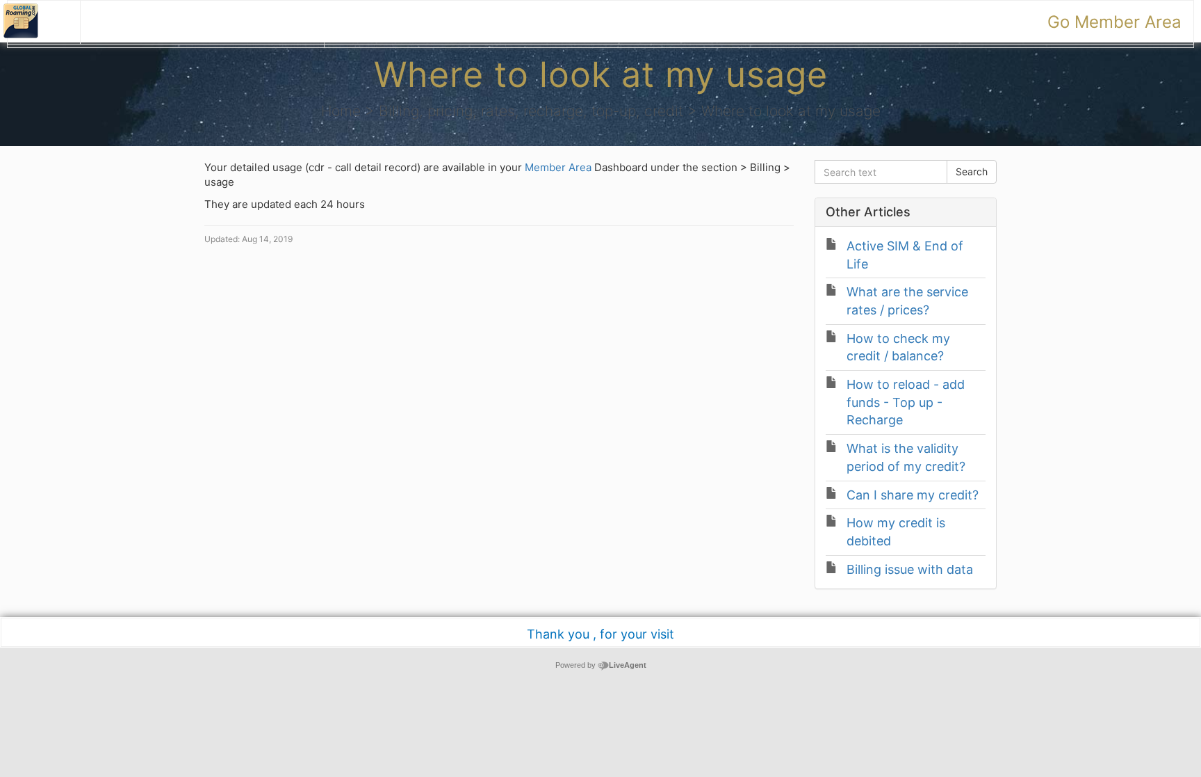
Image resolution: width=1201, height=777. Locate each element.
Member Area (559, 167)
